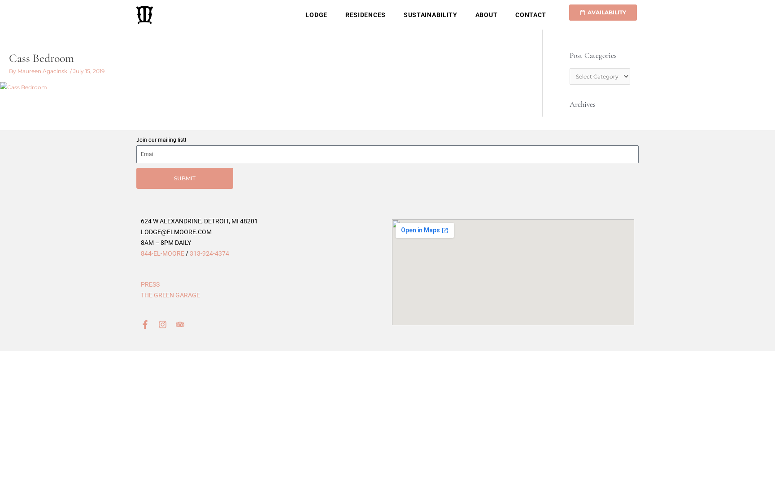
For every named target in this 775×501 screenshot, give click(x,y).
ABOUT (486, 14)
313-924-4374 (209, 253)
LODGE (316, 14)
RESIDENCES (365, 14)
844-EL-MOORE (162, 253)
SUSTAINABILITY (430, 14)
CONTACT (530, 14)
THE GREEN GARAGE (170, 295)
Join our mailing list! (161, 140)
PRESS (150, 284)
